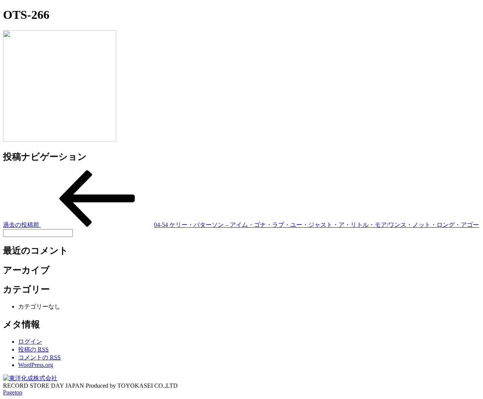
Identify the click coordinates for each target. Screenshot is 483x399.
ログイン (30, 341)
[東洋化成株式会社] (30, 378)
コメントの (39, 357)
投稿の (33, 349)
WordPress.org (35, 365)
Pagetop (12, 392)
